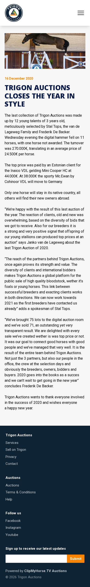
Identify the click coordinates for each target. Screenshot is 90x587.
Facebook (13, 521)
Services (12, 443)
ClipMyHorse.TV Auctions (45, 571)
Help (9, 499)
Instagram (13, 528)
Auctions (12, 485)
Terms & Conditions (21, 492)
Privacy (11, 457)
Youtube (12, 535)
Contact (12, 464)
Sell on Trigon (16, 450)
